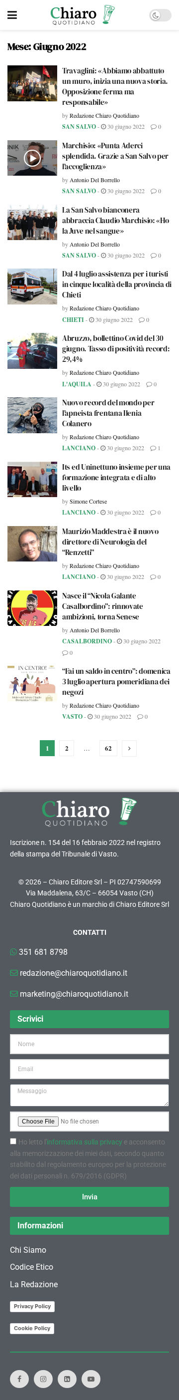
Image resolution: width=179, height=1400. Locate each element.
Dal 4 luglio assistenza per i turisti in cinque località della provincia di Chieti (117, 284)
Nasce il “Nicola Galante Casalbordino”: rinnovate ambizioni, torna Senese (102, 606)
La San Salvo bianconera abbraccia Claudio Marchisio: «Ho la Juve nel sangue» (115, 220)
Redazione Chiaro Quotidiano (104, 115)
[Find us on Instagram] (43, 1379)
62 (108, 748)
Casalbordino (87, 641)
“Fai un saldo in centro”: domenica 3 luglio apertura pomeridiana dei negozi (116, 681)
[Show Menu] (12, 15)
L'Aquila (76, 384)
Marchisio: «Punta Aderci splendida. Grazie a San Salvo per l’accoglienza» (115, 156)
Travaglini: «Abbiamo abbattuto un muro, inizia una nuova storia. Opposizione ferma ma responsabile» (115, 86)
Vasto (72, 716)
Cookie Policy (32, 1328)
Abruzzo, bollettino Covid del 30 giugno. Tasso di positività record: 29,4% (116, 348)
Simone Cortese (88, 501)
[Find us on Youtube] (91, 1379)
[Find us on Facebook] (19, 1379)
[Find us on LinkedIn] (67, 1379)
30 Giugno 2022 (125, 126)
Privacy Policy (32, 1306)
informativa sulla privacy (84, 1142)
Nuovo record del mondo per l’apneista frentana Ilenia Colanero (108, 413)
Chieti (73, 319)
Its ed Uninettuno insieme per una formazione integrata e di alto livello (116, 477)
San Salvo (79, 126)
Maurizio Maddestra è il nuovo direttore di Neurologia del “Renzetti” (110, 542)
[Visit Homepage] (83, 15)
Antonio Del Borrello (95, 180)
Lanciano (78, 448)
